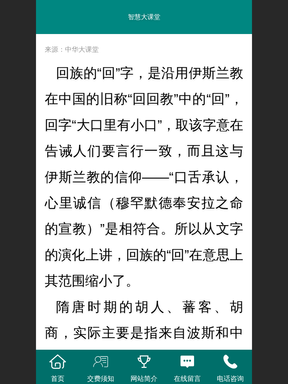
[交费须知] (101, 362)
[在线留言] (187, 362)
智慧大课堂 (144, 17)
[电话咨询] (230, 362)
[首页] (57, 362)
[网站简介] (144, 362)
